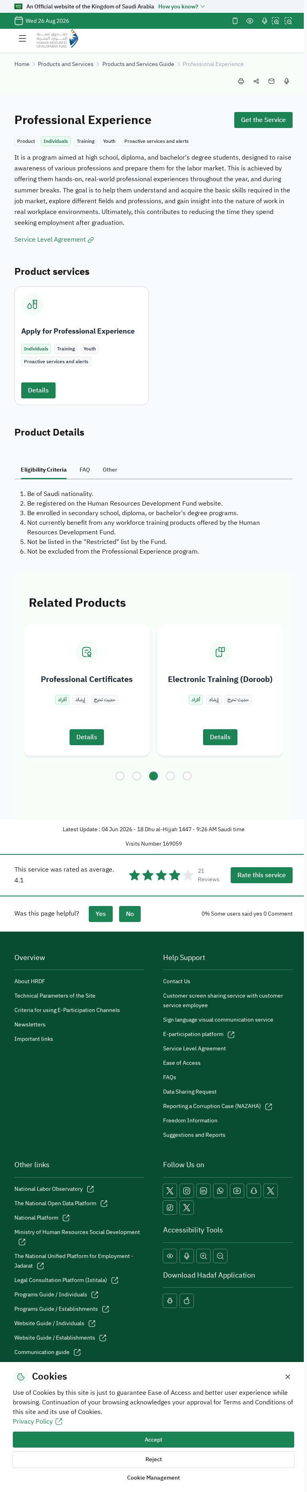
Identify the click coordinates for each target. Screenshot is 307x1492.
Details (38, 390)
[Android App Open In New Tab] (170, 1301)
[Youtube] (237, 1191)
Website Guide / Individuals (49, 1323)
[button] (120, 776)
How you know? (178, 6)
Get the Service (263, 120)
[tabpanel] (153, 522)
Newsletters (30, 1024)
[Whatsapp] (220, 1191)
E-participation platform (193, 1034)
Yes (101, 914)
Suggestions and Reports (194, 1135)
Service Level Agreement (194, 1048)
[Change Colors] (249, 20)
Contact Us (176, 981)
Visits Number (143, 844)
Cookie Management (153, 1478)
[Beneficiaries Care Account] (270, 1191)
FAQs (169, 1077)
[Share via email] (271, 81)
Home (22, 64)
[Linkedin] (203, 1191)
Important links (33, 1039)
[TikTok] (170, 1207)
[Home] (57, 38)
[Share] (256, 81)
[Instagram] (186, 1191)
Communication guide (42, 1352)
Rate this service (261, 875)
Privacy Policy (33, 1421)
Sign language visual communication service (218, 1020)
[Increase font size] (275, 20)
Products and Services (66, 64)
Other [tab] (110, 470)
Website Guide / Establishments (54, 1338)
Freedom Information (190, 1120)
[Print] (241, 81)
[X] (170, 1191)
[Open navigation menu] (22, 38)
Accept (153, 1440)
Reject (154, 1459)
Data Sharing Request (190, 1092)
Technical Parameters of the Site (55, 996)
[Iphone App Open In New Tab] (186, 1301)
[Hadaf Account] (186, 1207)
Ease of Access (182, 1063)
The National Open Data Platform (55, 1203)
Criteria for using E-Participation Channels (67, 1010)
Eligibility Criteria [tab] (44, 470)
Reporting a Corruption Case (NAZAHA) (212, 1106)
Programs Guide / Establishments (56, 1309)
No (130, 914)
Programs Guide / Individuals (50, 1294)
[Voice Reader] (264, 20)
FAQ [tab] (85, 470)
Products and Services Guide (138, 64)
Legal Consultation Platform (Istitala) (60, 1280)
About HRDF (29, 981)
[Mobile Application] (235, 20)
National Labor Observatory (48, 1189)
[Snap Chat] (254, 1191)
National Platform (36, 1218)
